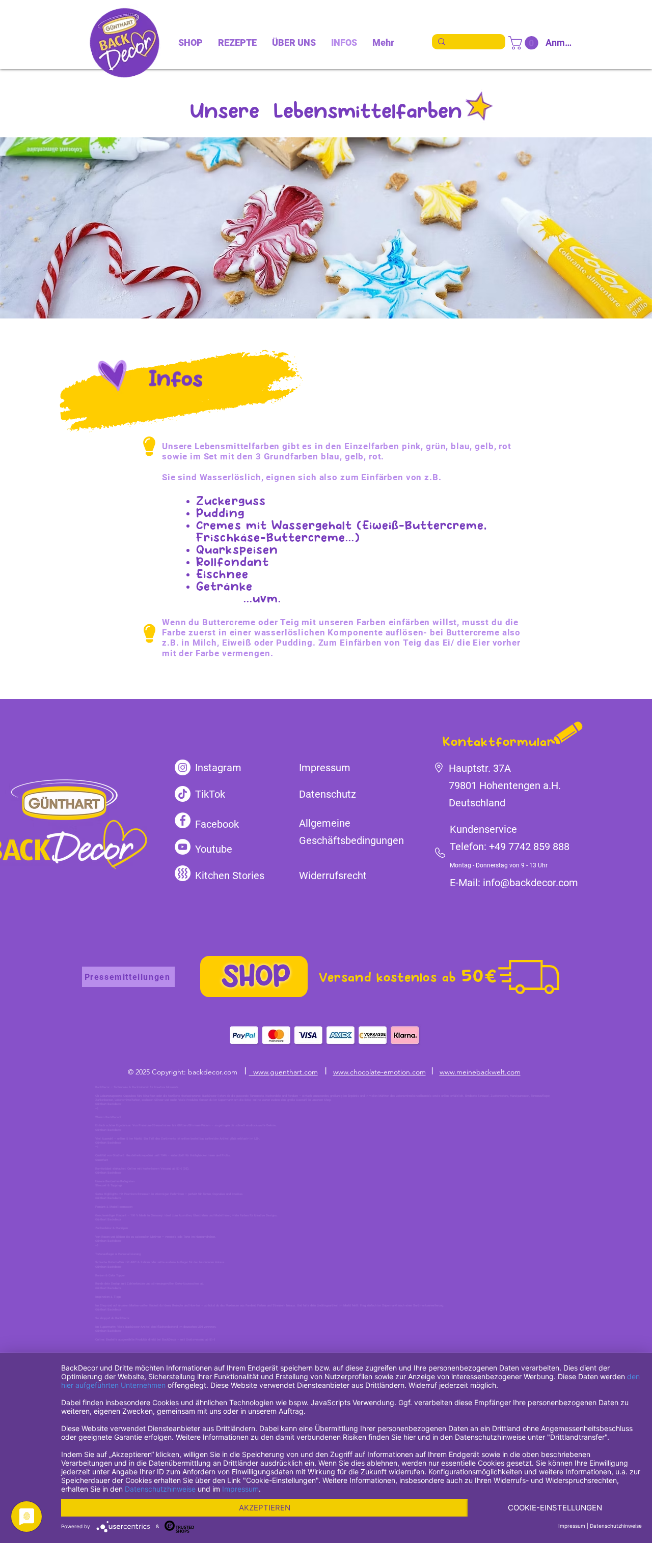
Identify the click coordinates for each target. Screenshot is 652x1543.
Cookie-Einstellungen (555, 1507)
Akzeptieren (264, 1507)
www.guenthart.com (283, 1071)
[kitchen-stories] (183, 873)
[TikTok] (183, 794)
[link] (524, 43)
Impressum (240, 1488)
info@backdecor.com (530, 883)
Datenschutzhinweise (160, 1488)
